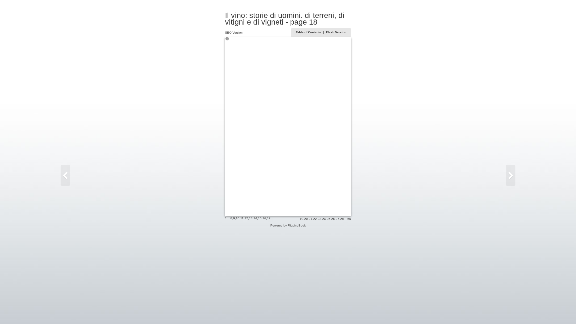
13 (251, 218)
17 (269, 218)
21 (310, 218)
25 (328, 218)
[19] (510, 175)
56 (349, 218)
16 (264, 218)
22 (315, 218)
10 (237, 218)
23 (319, 218)
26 (333, 218)
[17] (65, 175)
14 (255, 218)
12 (246, 218)
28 (342, 218)
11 (242, 218)
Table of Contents (309, 32)
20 (306, 218)
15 (260, 218)
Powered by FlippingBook (288, 225)
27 (337, 218)
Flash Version (336, 32)
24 (324, 218)
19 (301, 218)
